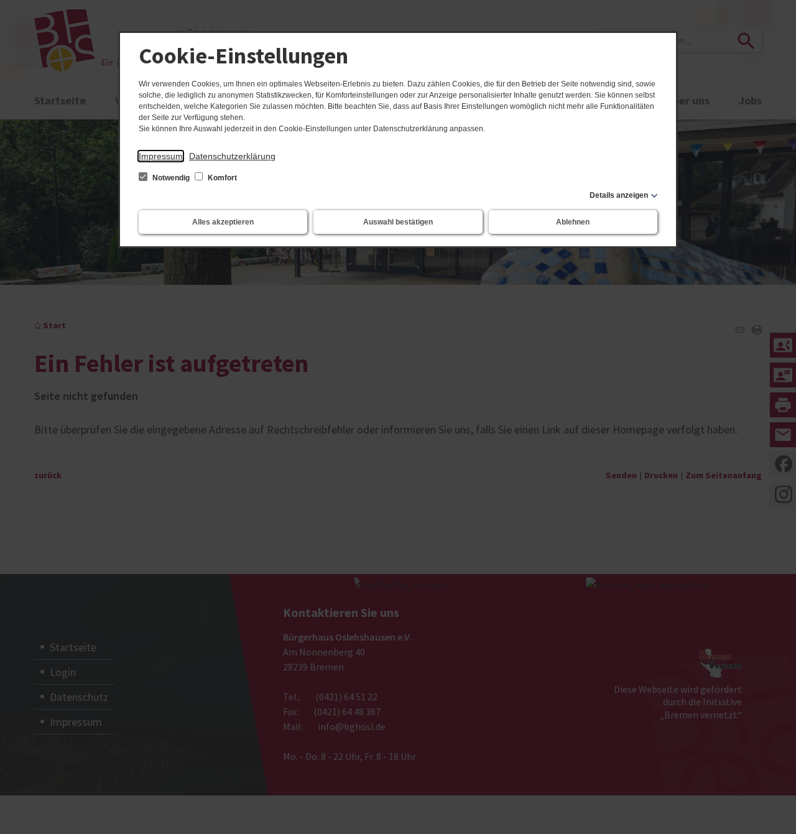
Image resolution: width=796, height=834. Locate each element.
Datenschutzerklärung (232, 156)
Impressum (161, 156)
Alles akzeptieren (223, 222)
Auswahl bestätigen (398, 222)
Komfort (221, 178)
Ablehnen (573, 222)
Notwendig (171, 178)
